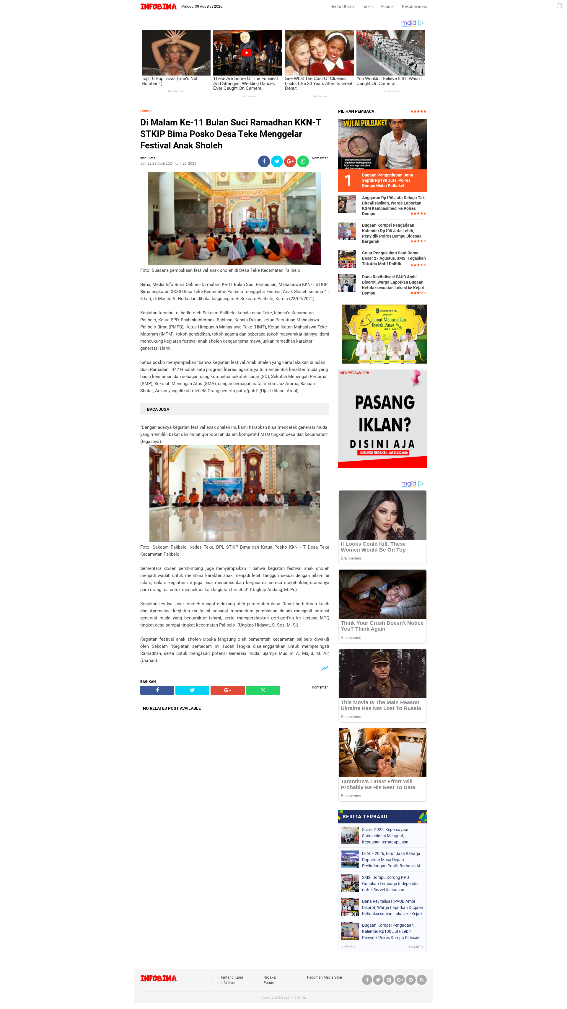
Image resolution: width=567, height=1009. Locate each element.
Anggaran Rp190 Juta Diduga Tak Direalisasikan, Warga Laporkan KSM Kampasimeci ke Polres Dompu (393, 205)
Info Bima (298, 997)
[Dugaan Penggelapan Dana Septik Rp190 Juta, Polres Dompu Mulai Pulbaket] (382, 144)
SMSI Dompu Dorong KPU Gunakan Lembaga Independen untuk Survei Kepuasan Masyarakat (391, 883)
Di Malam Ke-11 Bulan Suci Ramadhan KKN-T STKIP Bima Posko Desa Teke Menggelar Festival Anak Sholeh (230, 134)
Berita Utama (342, 6)
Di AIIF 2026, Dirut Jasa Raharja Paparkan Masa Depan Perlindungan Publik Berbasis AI (391, 859)
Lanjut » (416, 947)
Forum (269, 983)
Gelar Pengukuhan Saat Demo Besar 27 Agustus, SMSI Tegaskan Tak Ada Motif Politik (394, 258)
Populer (388, 6)
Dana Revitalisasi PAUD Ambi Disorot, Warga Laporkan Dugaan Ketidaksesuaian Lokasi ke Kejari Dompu (393, 284)
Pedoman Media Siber (324, 977)
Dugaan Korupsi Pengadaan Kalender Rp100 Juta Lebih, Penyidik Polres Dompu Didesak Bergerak (391, 233)
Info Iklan (228, 983)
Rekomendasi (414, 6)
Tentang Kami (232, 977)
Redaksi (270, 977)
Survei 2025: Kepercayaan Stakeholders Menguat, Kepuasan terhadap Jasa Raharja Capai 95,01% (386, 835)
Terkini (368, 6)
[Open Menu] (7, 6)
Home (145, 111)
